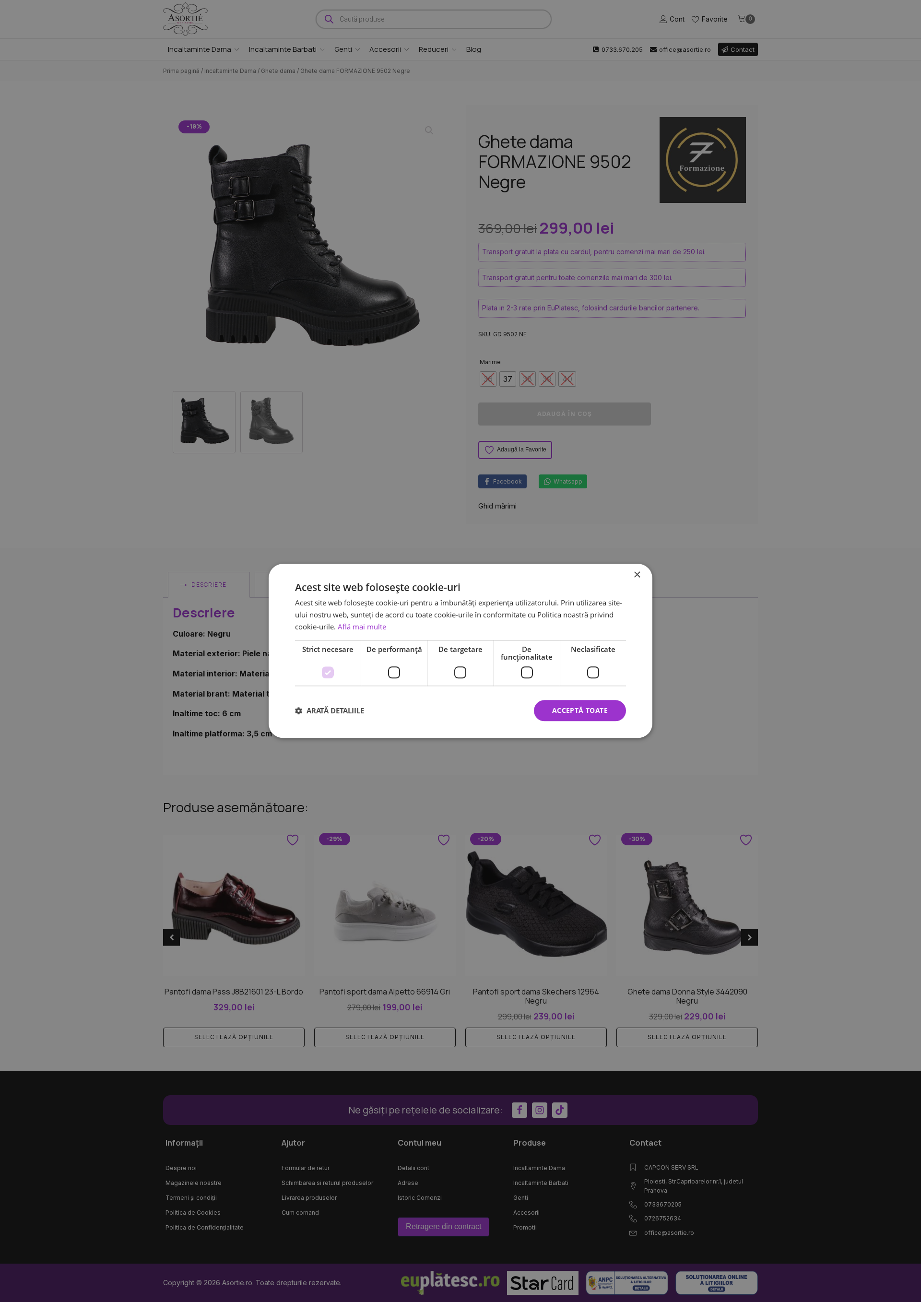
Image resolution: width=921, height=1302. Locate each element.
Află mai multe (362, 626)
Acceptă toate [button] (580, 710)
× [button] (636, 575)
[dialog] (460, 651)
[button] (329, 710)
